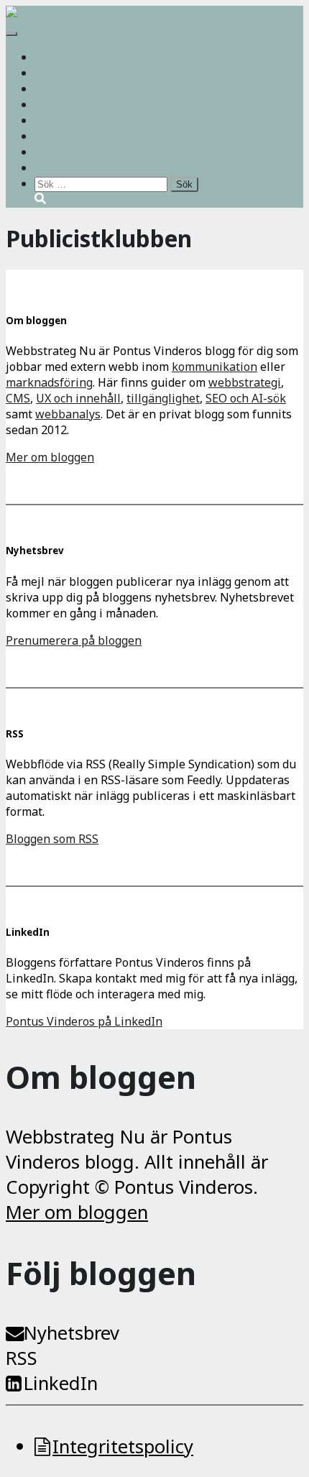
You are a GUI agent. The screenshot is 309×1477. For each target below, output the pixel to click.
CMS (46, 72)
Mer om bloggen (50, 457)
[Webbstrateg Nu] (56, 14)
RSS (21, 1358)
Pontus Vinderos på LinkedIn (84, 1021)
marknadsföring (49, 382)
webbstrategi (244, 382)
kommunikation (214, 366)
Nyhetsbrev (71, 1332)
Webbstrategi (93, 57)
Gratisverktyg (71, 152)
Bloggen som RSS (52, 839)
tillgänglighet (163, 398)
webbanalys (68, 414)
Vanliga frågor (95, 167)
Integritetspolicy (122, 1446)
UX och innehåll (76, 88)
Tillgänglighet (94, 104)
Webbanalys (89, 136)
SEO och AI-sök (74, 120)
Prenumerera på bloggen (74, 640)
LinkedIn (61, 1383)
